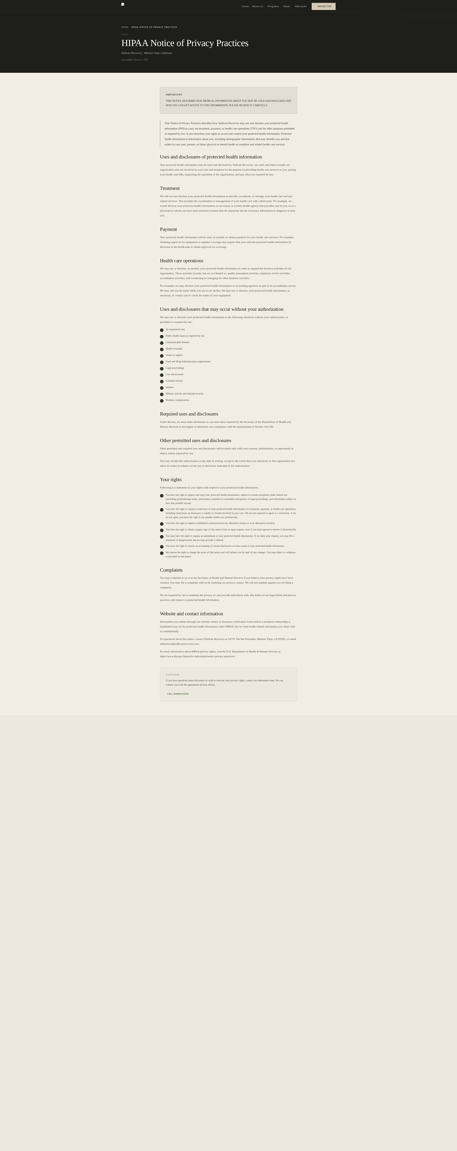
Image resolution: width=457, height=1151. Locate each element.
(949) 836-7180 (440, 1144)
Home (245, 6)
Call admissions (178, 693)
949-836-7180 (324, 6)
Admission (301, 6)
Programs (273, 6)
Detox (286, 6)
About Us (257, 6)
